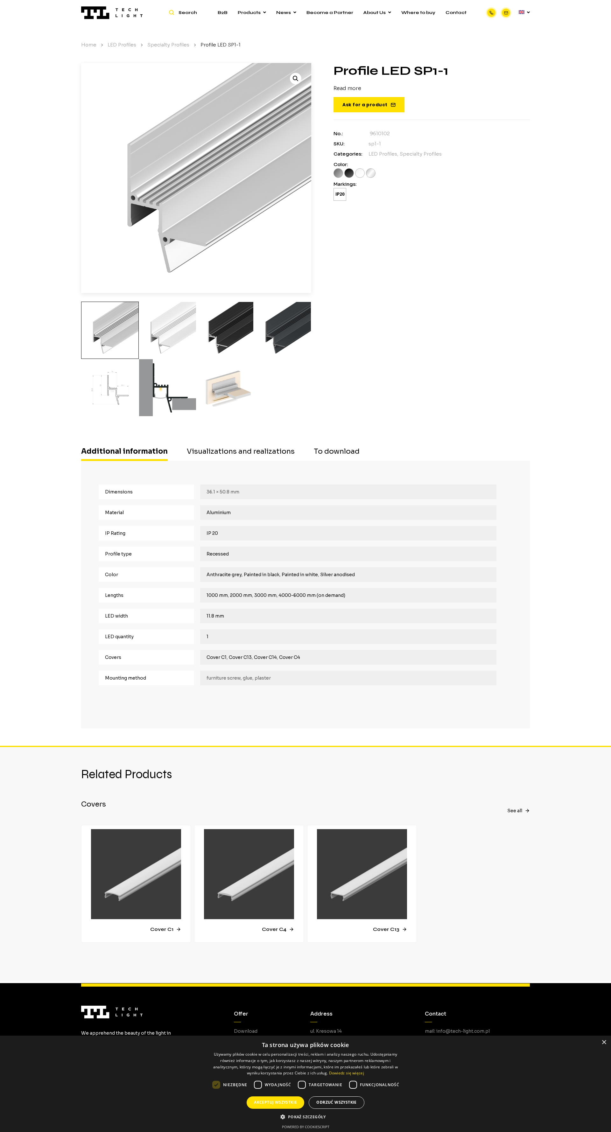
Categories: (348, 154)
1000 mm (217, 595)
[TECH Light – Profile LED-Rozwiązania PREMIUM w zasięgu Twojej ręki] (112, 12)
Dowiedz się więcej (346, 1073)
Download (245, 1031)
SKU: (339, 144)
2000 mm (241, 595)
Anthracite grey (224, 574)
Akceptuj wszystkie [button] (275, 1102)
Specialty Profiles (421, 154)
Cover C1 (217, 657)
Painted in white (300, 574)
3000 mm (265, 595)
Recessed (218, 554)
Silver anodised (337, 574)
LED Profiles (383, 154)
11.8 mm (215, 616)
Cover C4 (289, 657)
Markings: (345, 184)
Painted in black (261, 574)
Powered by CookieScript (305, 1126)
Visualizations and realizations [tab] (241, 451)
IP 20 (212, 533)
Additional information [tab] (124, 451)
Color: (341, 164)
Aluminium (219, 512)
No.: (338, 133)
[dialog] (305, 1084)
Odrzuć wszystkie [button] (336, 1102)
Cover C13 (240, 657)
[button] (295, 78)
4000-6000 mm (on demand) (312, 595)
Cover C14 (265, 657)
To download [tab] (337, 451)
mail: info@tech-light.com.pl (457, 1031)
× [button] (603, 1042)
